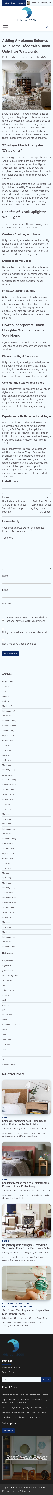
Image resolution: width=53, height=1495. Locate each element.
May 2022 (6, 922)
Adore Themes (27, 1491)
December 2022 (9, 897)
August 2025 (7, 740)
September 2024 (9, 794)
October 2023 (8, 848)
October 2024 (8, 789)
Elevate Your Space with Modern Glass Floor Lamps (24, 1412)
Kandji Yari (42, 57)
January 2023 (7, 893)
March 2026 (7, 706)
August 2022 (7, 917)
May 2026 (6, 696)
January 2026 (8, 716)
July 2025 (6, 745)
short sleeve (7, 1044)
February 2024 (8, 829)
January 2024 (7, 834)
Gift (3, 1010)
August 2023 (7, 858)
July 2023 (6, 863)
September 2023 (9, 853)
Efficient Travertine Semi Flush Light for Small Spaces (25, 1395)
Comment (8, 537)
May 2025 (6, 755)
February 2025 (8, 770)
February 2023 (8, 888)
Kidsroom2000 (29, 1487)
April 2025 (6, 760)
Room (4, 1029)
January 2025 (7, 775)
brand (16, 481)
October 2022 (8, 907)
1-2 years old (7, 961)
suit (3, 1054)
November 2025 (9, 726)
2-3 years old (7, 966)
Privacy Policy (8, 1372)
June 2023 (6, 868)
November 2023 (9, 843)
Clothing (5, 995)
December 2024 (9, 780)
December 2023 (9, 839)
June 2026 (6, 691)
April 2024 (6, 819)
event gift (6, 1005)
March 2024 (7, 824)
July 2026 (6, 686)
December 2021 (9, 947)
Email (5, 589)
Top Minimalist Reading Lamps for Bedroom (21, 1417)
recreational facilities (11, 1025)
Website (6, 603)
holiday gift (7, 1015)
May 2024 (6, 814)
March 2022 (7, 932)
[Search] (47, 27)
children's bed (8, 990)
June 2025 (6, 750)
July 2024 (6, 804)
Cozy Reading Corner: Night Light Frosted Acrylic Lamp (25, 1407)
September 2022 (9, 912)
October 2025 (8, 731)
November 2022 (9, 902)
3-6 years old (7, 971)
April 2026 (6, 701)
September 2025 (9, 735)
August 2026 (7, 681)
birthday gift (7, 980)
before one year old (10, 975)
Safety (4, 1034)
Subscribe (8, 1431)
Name (6, 575)
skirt (4, 1049)
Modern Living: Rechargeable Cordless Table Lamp (27, 3)
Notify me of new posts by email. (19, 643)
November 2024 (9, 785)
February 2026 (8, 711)
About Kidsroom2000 (11, 1367)
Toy (3, 1059)
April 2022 (6, 927)
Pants (4, 1020)
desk (4, 1000)
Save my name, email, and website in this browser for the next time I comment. (28, 619)
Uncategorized (8, 1064)
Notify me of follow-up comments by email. (25, 632)
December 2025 (9, 721)
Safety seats (7, 1039)
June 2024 (6, 809)
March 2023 (7, 883)
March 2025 (7, 765)
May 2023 (6, 873)
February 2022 (8, 937)
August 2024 (7, 799)
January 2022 (7, 942)
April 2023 (6, 878)
